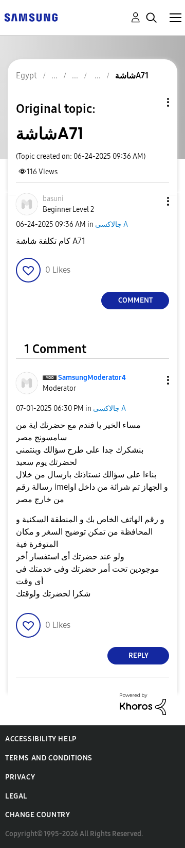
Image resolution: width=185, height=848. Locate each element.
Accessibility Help (41, 739)
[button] (151, 201)
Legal (16, 796)
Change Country (37, 814)
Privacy (20, 777)
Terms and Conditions (48, 758)
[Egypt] (31, 17)
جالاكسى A (111, 224)
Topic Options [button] (150, 102)
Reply (138, 655)
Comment (135, 300)
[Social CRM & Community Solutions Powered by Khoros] (143, 703)
